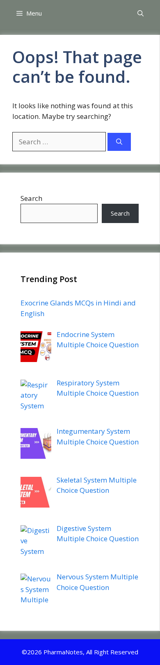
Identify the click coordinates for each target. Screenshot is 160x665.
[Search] (119, 142)
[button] (140, 13)
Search (31, 198)
